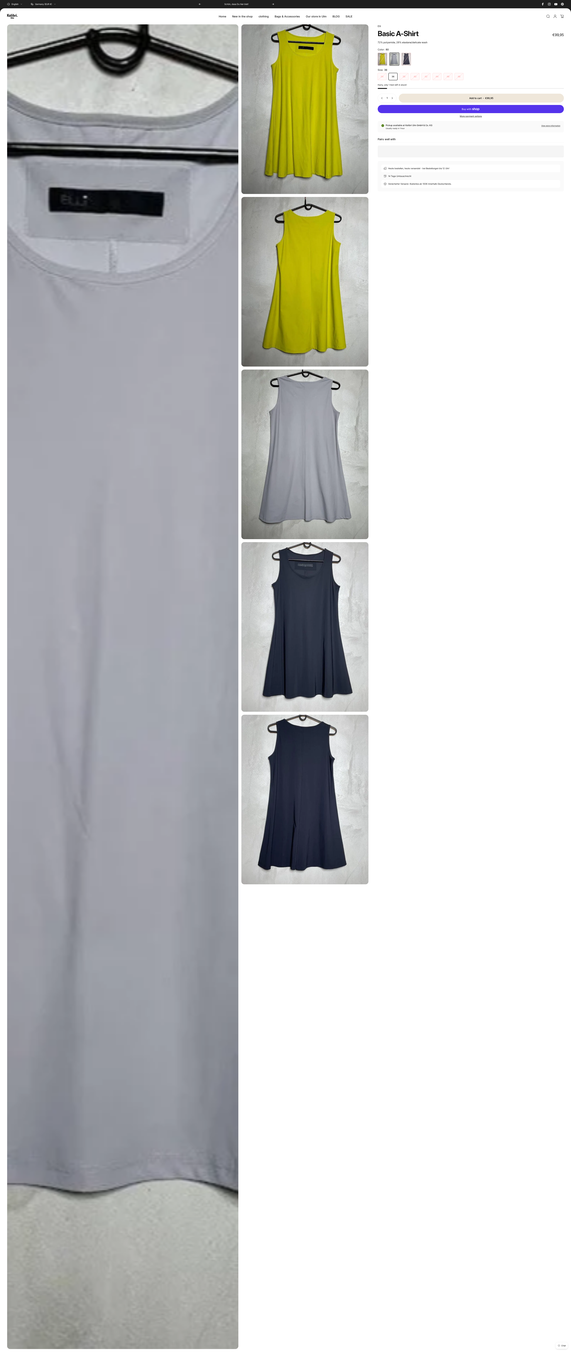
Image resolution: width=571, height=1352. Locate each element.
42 (426, 76)
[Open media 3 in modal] (122, 686)
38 (404, 76)
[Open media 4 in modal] (304, 454)
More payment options (471, 116)
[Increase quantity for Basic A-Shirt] (392, 98)
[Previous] (200, 4)
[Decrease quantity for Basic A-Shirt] (381, 98)
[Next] (273, 4)
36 (393, 76)
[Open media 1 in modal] (304, 109)
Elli (379, 26)
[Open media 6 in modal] (304, 799)
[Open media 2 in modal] (304, 282)
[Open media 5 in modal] (304, 627)
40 (415, 76)
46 (448, 76)
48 (459, 76)
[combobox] (15, 4)
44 (437, 76)
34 (382, 76)
